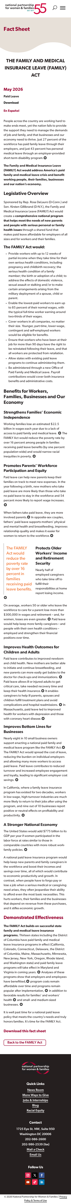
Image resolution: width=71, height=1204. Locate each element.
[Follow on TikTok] (35, 1182)
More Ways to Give (35, 1095)
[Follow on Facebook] (41, 1175)
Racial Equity (35, 1110)
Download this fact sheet (25, 1031)
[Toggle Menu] (62, 8)
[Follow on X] (35, 1175)
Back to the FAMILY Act (24, 1042)
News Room (35, 1090)
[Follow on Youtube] (28, 1182)
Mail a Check (35, 1149)
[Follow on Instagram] (28, 1175)
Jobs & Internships (35, 1100)
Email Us (35, 1154)
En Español (11, 111)
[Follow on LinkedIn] (41, 1182)
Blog (35, 1105)
